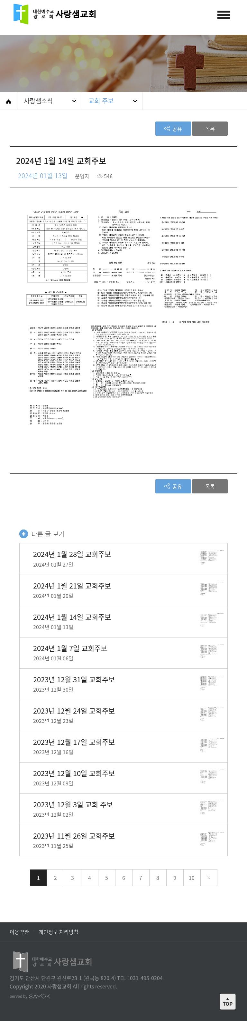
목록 (210, 128)
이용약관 (19, 932)
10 (192, 877)
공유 (176, 128)
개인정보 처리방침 (58, 932)
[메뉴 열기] (223, 15)
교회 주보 (101, 100)
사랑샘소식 (38, 100)
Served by (19, 996)
